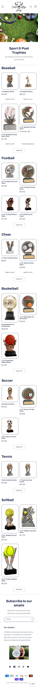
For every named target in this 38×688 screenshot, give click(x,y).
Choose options (28, 144)
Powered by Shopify (27, 682)
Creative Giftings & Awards (16, 682)
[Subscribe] (31, 619)
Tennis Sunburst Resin (9, 480)
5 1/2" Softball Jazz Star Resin (28, 531)
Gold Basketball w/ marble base (8, 325)
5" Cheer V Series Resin (10, 258)
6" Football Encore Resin (26, 215)
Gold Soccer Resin (8, 404)
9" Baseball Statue (26, 91)
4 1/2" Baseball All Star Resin (28, 128)
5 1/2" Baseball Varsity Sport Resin (9, 135)
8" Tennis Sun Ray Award (26, 480)
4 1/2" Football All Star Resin (27, 188)
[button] (2, 6)
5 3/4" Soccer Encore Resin (9, 437)
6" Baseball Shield (8, 91)
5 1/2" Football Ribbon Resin (9, 215)
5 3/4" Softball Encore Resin (9, 536)
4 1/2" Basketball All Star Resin (27, 317)
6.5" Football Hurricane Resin (10, 182)
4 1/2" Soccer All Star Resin (27, 410)
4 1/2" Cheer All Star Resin (27, 263)
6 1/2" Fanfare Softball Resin (9, 580)
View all (19, 150)
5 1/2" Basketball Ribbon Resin (7, 361)
